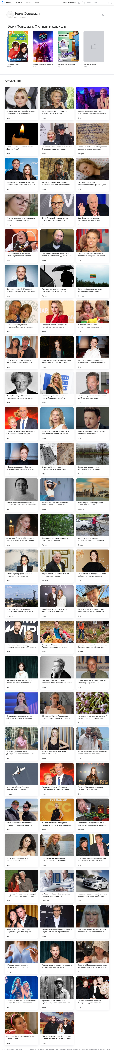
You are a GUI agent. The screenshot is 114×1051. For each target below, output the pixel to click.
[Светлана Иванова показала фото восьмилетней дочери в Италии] (92, 957)
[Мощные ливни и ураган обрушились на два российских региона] (92, 530)
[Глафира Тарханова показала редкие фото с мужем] (92, 779)
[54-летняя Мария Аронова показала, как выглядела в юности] (57, 673)
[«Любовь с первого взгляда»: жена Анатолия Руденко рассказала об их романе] (57, 601)
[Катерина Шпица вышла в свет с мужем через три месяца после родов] (92, 352)
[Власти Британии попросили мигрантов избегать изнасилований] (92, 495)
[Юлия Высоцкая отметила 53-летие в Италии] (57, 744)
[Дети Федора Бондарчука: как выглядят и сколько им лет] (57, 210)
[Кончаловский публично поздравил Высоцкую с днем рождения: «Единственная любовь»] (21, 317)
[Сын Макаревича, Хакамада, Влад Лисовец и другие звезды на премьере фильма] (57, 352)
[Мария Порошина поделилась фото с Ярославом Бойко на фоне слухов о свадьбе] (92, 103)
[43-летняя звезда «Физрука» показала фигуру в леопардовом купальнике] (57, 815)
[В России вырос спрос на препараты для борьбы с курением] (21, 957)
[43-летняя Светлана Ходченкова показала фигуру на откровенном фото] (21, 530)
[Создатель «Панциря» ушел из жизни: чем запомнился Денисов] (92, 815)
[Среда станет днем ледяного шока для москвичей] (57, 530)
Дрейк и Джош (13, 64)
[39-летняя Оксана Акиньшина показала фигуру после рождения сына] (57, 708)
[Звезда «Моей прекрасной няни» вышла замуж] (21, 1028)
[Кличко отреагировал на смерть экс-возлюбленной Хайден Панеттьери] (21, 424)
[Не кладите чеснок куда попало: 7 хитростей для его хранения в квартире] (92, 708)
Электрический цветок (43, 64)
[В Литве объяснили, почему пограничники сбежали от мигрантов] (92, 281)
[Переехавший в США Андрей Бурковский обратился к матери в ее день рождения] (21, 281)
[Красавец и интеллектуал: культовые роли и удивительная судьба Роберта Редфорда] (57, 993)
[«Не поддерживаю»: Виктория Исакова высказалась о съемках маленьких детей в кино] (21, 459)
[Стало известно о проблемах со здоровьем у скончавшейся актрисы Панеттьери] (21, 103)
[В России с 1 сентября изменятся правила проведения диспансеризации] (57, 886)
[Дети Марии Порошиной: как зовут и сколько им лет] (57, 103)
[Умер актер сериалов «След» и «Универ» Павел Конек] (92, 424)
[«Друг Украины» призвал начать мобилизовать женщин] (57, 566)
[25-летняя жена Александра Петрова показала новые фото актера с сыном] (21, 352)
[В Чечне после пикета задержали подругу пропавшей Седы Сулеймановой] (21, 210)
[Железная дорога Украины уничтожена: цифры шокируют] (21, 601)
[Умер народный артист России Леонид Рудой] (21, 139)
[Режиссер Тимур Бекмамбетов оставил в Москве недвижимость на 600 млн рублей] (57, 246)
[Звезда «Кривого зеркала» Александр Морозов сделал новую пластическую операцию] (21, 246)
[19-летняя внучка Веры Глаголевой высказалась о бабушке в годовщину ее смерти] (92, 317)
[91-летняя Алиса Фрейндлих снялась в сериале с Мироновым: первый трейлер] (57, 175)
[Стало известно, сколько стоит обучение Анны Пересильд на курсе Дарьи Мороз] (21, 708)
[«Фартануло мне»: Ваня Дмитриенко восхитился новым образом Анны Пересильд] (21, 744)
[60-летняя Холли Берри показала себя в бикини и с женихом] (92, 744)
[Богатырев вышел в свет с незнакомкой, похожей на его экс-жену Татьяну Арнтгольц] (92, 1028)
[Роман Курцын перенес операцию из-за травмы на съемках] (57, 957)
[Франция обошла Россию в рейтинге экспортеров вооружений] (21, 779)
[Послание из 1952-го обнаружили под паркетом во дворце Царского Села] (92, 139)
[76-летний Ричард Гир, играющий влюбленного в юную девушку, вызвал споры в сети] (21, 886)
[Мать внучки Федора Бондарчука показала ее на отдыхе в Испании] (57, 1028)
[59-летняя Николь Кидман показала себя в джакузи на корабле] (57, 850)
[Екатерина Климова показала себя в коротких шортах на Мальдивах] (57, 495)
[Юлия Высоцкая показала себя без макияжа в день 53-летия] (57, 424)
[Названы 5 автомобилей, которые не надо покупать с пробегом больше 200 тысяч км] (92, 886)
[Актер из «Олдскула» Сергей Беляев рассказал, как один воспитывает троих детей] (57, 637)
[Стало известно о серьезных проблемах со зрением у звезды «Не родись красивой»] (92, 246)
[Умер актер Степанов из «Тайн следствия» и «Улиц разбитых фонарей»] (92, 601)
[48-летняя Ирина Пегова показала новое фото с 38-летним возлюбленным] (21, 637)
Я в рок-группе (89, 64)
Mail (3, 1049)
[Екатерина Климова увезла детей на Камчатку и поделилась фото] (92, 566)
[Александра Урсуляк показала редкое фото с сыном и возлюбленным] (21, 566)
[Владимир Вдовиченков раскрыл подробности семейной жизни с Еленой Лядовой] (21, 175)
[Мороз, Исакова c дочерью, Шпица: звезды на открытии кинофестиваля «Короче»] (92, 993)
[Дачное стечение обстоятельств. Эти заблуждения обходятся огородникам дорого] (92, 637)
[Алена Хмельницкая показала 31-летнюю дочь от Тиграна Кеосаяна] (21, 495)
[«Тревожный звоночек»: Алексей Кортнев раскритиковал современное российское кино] (92, 673)
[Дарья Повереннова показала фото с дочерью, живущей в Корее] (21, 673)
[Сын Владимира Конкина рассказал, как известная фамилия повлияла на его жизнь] (92, 210)
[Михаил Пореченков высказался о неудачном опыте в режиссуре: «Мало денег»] (57, 922)
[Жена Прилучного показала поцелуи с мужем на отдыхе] (21, 922)
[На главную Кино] (8, 2)
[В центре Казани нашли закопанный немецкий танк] (57, 459)
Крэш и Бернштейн (66, 64)
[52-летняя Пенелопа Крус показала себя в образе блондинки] (21, 850)
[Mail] (3, 2)
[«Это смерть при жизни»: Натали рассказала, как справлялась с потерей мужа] (92, 922)
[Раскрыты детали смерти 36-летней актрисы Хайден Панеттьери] (57, 317)
